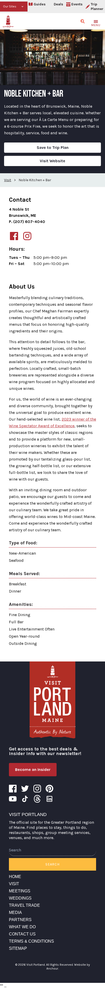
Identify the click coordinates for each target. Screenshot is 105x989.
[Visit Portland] (8, 21)
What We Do (22, 927)
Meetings (19, 891)
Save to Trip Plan (53, 147)
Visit (14, 884)
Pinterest (49, 788)
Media (15, 912)
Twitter (25, 788)
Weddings (20, 898)
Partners (20, 919)
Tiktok (25, 799)
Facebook (13, 788)
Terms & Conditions (31, 941)
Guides (40, 4)
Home (15, 876)
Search (52, 864)
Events (77, 4)
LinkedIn (49, 799)
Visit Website (52, 160)
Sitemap (18, 948)
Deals (58, 4)
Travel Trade (24, 905)
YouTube (13, 799)
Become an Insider (32, 769)
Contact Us (22, 934)
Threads (37, 799)
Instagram (37, 788)
